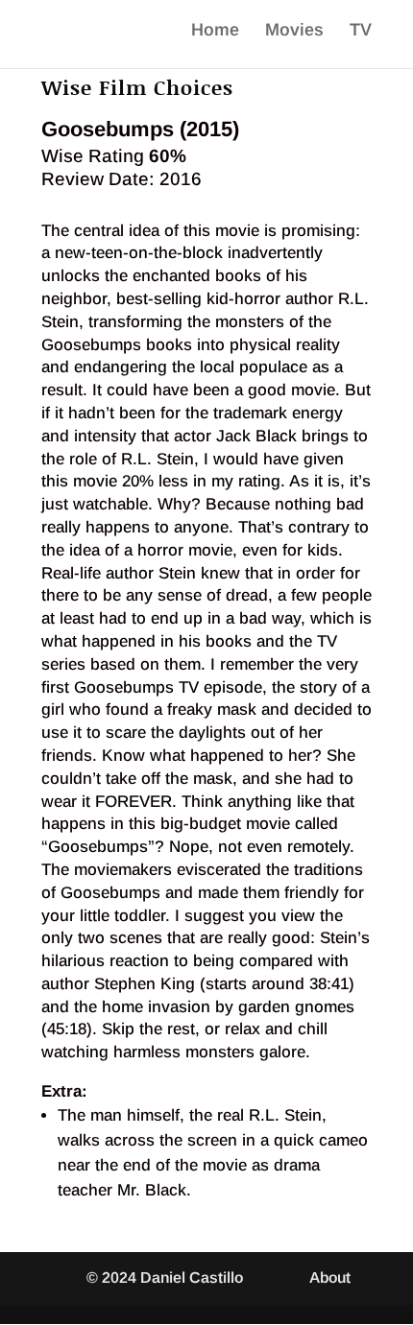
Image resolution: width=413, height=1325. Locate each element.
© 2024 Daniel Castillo (164, 1277)
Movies (294, 31)
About (330, 1277)
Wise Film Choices (137, 87)
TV (361, 31)
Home (215, 31)
